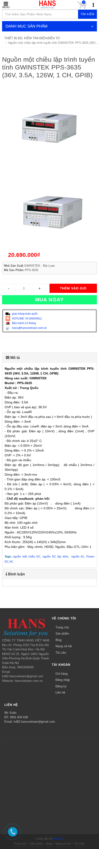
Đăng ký (61, 686)
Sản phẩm (62, 633)
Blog (58, 640)
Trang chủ (62, 627)
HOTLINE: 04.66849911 (26, 318)
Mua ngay (49, 299)
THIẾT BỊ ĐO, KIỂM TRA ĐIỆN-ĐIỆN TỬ (32, 38)
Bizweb (58, 838)
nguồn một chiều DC (27, 556)
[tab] (49, 358)
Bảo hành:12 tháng (23, 323)
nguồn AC (77, 556)
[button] (49, 358)
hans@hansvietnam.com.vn (29, 328)
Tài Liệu (60, 652)
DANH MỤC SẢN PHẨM (26, 26)
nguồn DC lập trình (55, 556)
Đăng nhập (62, 680)
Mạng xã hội (63, 646)
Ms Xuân (10, 712)
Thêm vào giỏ (73, 288)
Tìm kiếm (87, 14)
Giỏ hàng (61, 673)
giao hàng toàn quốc (24, 313)
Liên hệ (60, 692)
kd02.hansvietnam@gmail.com (34, 721)
